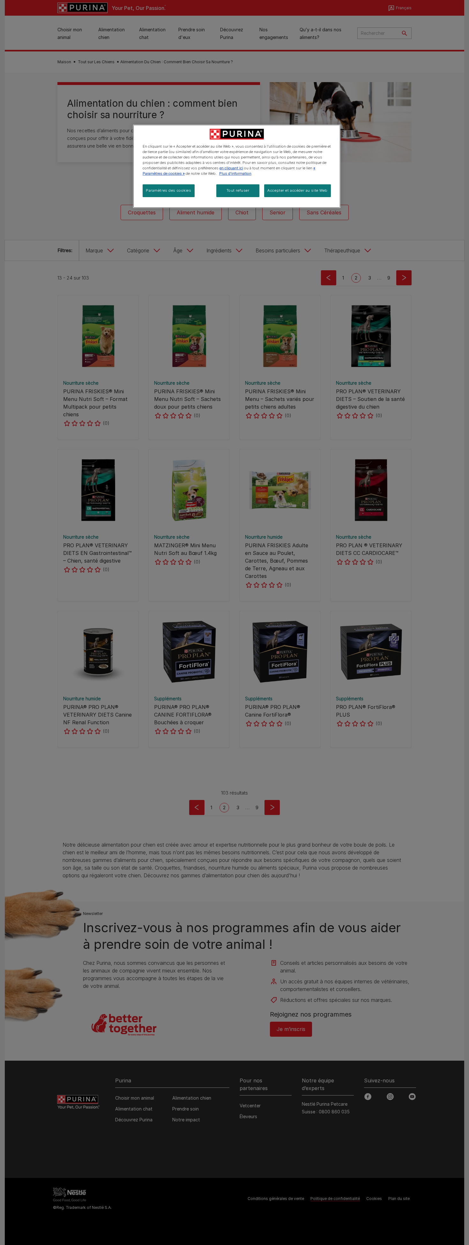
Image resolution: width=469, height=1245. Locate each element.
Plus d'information (235, 173)
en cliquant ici (231, 168)
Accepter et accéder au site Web (297, 190)
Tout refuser (238, 190)
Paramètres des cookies (168, 190)
